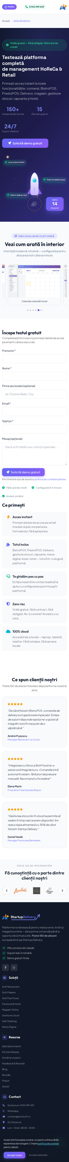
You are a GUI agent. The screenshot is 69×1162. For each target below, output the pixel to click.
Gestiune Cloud (10, 1015)
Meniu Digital (9, 1026)
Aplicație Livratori (11, 1046)
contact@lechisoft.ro (18, 1116)
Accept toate (14, 1155)
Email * (6, 403)
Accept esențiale (38, 1154)
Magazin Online (10, 1009)
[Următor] (62, 891)
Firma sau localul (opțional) (18, 386)
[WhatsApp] (14, 967)
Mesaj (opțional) (12, 438)
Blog (4, 1069)
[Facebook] (5, 967)
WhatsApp (13, 1111)
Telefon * (7, 421)
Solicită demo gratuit (27, 143)
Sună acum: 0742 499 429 (20, 1105)
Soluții (5, 1086)
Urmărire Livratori (11, 1057)
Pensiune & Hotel (11, 1004)
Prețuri (5, 1080)
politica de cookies (48, 1143)
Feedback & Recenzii (13, 1063)
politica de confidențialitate (50, 479)
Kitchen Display (10, 1052)
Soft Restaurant (11, 986)
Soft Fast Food (10, 998)
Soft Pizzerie (9, 992)
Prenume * (9, 350)
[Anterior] (7, 891)
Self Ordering (9, 1021)
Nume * (7, 368)
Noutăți (6, 1075)
